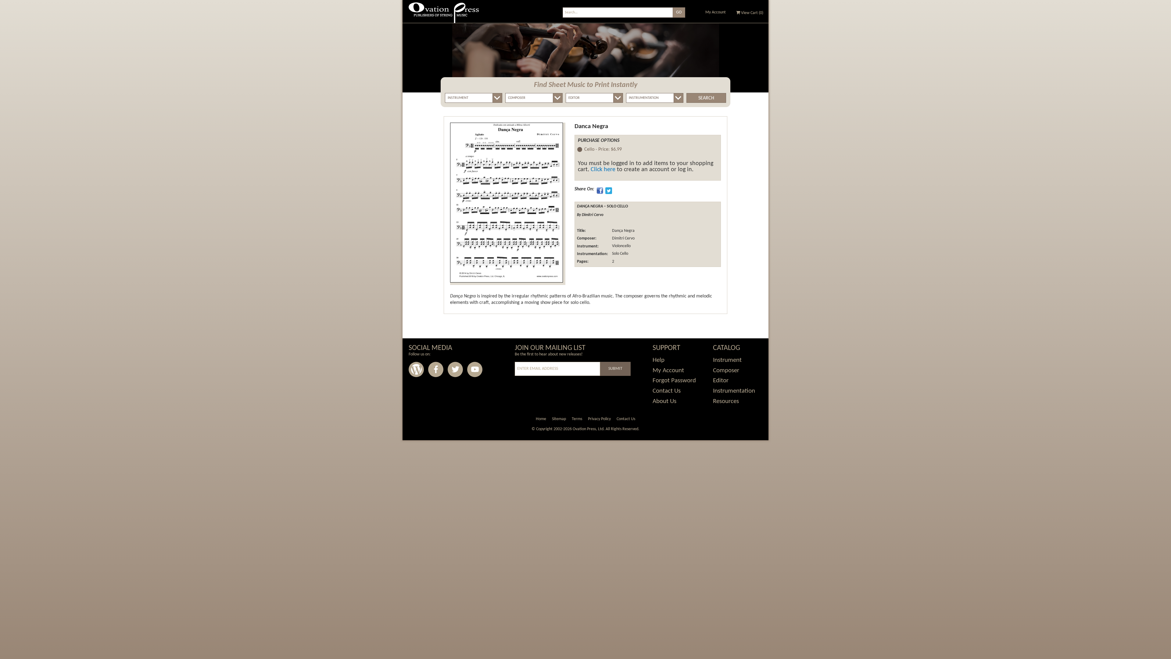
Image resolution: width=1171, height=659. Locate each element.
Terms (577, 419)
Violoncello (621, 246)
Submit (615, 368)
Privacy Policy (599, 419)
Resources (726, 401)
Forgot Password (674, 380)
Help (658, 360)
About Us (664, 401)
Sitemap (559, 419)
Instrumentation (734, 391)
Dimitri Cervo (623, 238)
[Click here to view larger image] (506, 202)
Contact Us (667, 391)
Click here (603, 170)
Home (541, 419)
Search (706, 98)
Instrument (727, 360)
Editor (721, 380)
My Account (715, 12)
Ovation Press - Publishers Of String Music (444, 15)
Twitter (455, 369)
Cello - (603, 149)
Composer (726, 370)
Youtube (474, 369)
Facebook (435, 369)
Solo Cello (619, 254)
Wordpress (416, 369)
